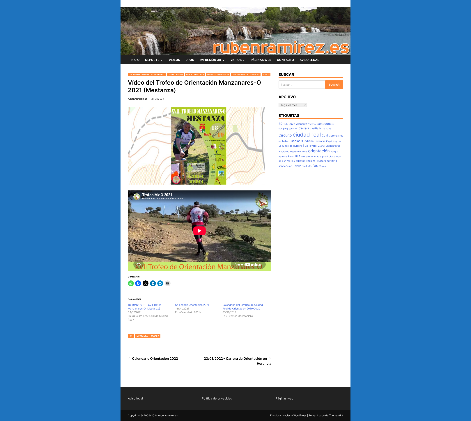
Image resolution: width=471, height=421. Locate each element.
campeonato (325, 123)
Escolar (294, 141)
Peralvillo (283, 156)
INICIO (135, 60)
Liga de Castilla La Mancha (246, 74)
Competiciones (175, 74)
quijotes (300, 160)
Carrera (303, 128)
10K (286, 123)
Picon (291, 156)
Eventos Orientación (218, 74)
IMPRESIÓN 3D (214, 61)
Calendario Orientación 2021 (192, 304)
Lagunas (337, 141)
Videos (266, 74)
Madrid (321, 146)
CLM (325, 135)
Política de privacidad (217, 398)
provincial (327, 156)
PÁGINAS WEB (261, 60)
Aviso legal (135, 398)
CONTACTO (285, 60)
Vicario (322, 166)
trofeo (155, 336)
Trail (304, 166)
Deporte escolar (195, 74)
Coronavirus (336, 135)
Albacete (301, 123)
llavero (313, 145)
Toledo (297, 165)
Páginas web (284, 398)
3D (281, 123)
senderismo (285, 165)
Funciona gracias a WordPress (288, 415)
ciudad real (307, 134)
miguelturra (295, 152)
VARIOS (239, 61)
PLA (297, 156)
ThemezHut (336, 415)
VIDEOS (174, 60)
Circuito (285, 135)
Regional (311, 160)
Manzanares (332, 145)
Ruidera (321, 160)
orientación (319, 150)
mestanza (142, 336)
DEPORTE (155, 61)
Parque (334, 151)
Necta (304, 152)
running (332, 160)
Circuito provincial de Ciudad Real (147, 74)
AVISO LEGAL (309, 60)
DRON (189, 60)
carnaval (293, 128)
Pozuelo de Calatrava (311, 156)
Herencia (320, 141)
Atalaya (312, 124)
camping (283, 128)
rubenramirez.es (137, 98)
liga (305, 145)
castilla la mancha (320, 128)
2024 (292, 123)
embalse (283, 141)
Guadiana (307, 141)
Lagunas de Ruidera (290, 145)
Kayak (329, 141)
